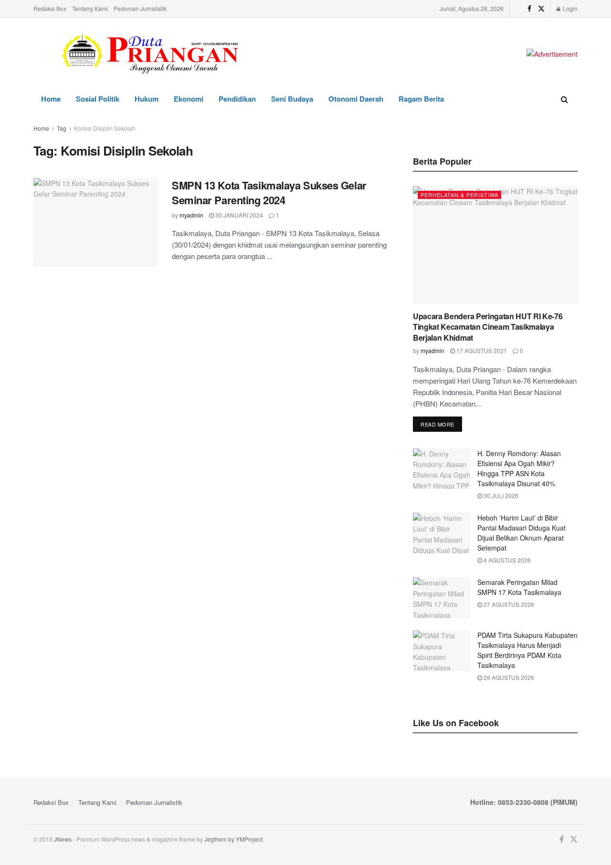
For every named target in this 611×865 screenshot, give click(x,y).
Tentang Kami (90, 8)
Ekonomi (188, 99)
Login (569, 8)
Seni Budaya (292, 99)
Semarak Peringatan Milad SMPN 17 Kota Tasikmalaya (519, 587)
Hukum (146, 99)
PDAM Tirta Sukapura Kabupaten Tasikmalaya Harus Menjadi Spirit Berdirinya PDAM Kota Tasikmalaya (527, 650)
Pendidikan (237, 99)
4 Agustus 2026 (506, 560)
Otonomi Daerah (355, 99)
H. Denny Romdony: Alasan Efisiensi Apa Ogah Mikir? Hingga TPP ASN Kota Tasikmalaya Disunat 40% (519, 468)
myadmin (191, 215)
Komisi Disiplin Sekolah (105, 128)
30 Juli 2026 (500, 495)
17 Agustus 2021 (481, 350)
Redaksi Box (49, 8)
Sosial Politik (97, 99)
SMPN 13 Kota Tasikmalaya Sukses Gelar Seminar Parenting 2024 (269, 192)
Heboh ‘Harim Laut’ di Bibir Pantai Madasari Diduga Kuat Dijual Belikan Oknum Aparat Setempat (521, 532)
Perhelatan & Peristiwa (459, 194)
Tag (61, 128)
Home (51, 99)
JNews (63, 839)
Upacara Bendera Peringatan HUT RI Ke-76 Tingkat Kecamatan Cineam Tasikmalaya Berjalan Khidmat (488, 327)
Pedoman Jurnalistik (140, 8)
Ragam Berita (421, 99)
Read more (437, 424)
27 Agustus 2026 (508, 604)
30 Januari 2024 (238, 215)
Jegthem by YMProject (233, 839)
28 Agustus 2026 (508, 677)
